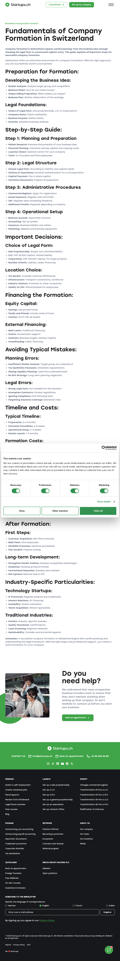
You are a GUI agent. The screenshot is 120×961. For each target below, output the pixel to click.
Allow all (98, 511)
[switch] (45, 490)
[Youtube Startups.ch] (62, 763)
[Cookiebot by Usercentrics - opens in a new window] (104, 448)
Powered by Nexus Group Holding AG (90, 936)
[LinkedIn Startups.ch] (57, 763)
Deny (22, 511)
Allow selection (60, 511)
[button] (111, 4)
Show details (104, 501)
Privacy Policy (47, 920)
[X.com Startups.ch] (71, 763)
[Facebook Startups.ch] (67, 763)
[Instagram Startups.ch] (48, 763)
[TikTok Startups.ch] (53, 763)
